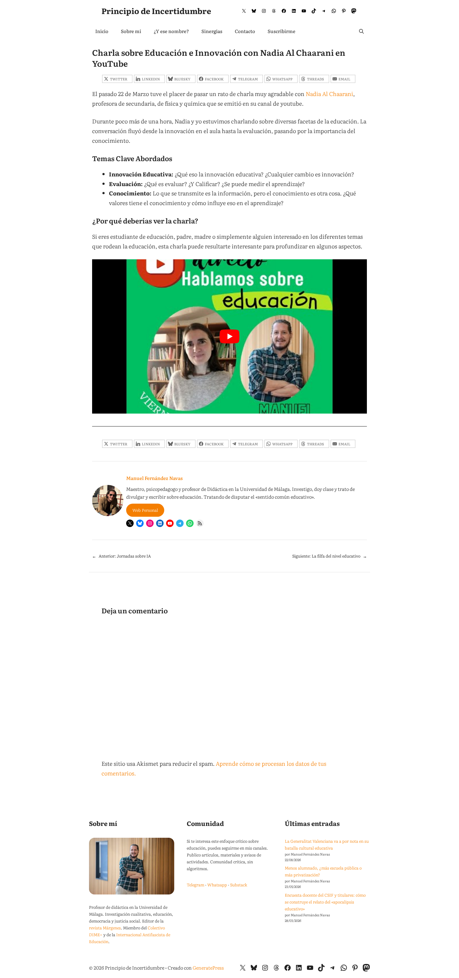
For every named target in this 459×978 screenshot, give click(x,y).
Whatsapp (217, 885)
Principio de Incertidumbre (156, 11)
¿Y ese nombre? (171, 31)
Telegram (195, 885)
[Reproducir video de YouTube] (229, 336)
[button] (361, 31)
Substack (238, 885)
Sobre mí (131, 31)
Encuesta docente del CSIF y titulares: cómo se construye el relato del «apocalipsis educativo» (325, 902)
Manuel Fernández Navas (154, 478)
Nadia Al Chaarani (329, 93)
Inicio (101, 31)
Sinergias (211, 31)
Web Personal (145, 510)
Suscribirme (281, 31)
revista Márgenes (105, 928)
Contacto (245, 31)
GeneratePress (208, 967)
